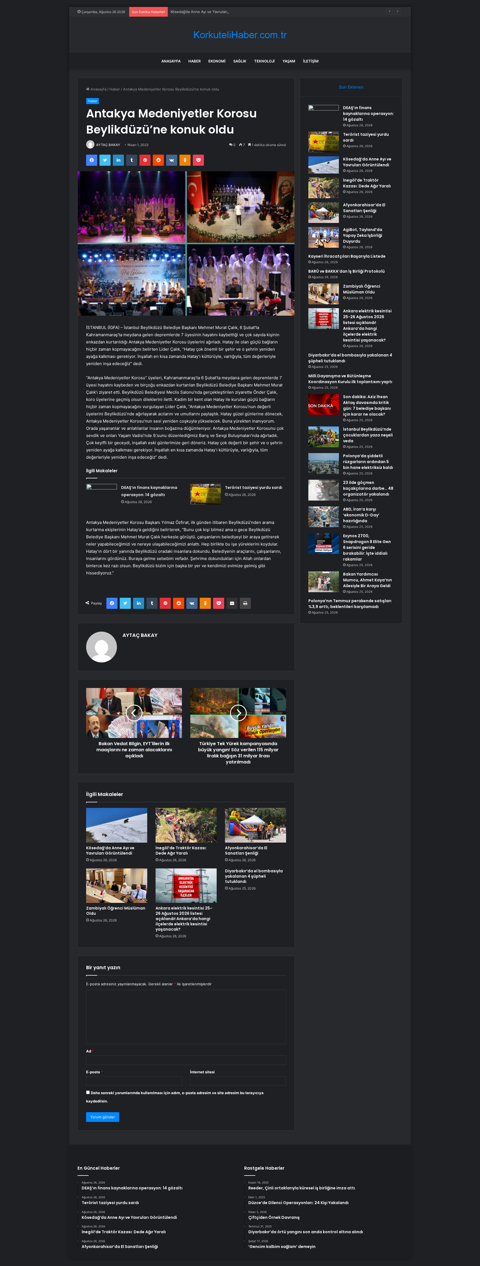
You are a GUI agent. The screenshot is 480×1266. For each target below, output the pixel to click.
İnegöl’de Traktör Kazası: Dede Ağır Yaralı (181, 850)
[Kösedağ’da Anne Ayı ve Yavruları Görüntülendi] (116, 825)
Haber (194, 61)
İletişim (311, 61)
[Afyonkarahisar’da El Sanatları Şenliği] (255, 825)
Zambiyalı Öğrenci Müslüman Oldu (115, 910)
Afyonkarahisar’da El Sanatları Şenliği (246, 850)
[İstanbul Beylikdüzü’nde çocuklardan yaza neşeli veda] (323, 436)
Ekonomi (217, 61)
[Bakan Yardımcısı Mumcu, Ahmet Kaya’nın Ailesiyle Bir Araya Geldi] (323, 581)
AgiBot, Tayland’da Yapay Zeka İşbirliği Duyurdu (362, 235)
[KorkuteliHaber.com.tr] (240, 35)
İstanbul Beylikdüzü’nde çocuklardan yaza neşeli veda (368, 435)
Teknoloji (264, 61)
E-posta (94, 1072)
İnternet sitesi (202, 1072)
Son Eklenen (351, 87)
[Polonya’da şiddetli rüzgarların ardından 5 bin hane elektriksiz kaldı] (323, 463)
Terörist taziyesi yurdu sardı (253, 487)
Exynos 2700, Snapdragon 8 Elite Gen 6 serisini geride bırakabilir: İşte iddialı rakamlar (367, 547)
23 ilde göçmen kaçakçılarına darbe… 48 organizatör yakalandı (368, 488)
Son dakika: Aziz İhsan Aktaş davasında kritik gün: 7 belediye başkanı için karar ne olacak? (367, 405)
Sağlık (239, 61)
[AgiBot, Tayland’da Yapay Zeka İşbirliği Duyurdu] (323, 237)
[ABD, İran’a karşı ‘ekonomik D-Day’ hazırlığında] (323, 516)
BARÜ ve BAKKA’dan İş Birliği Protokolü (346, 271)
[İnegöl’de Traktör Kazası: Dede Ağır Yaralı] (186, 825)
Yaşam (288, 61)
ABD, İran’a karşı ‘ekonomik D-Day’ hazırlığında (361, 515)
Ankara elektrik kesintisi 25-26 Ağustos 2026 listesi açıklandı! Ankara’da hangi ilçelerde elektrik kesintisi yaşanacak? (184, 918)
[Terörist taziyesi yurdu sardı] (205, 494)
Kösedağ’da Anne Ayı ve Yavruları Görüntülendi (211, 11)
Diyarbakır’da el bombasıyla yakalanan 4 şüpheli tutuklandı (254, 876)
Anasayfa (171, 61)
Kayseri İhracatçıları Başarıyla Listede (347, 256)
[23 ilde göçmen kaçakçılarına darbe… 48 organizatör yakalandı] (323, 490)
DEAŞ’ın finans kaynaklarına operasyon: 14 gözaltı (368, 113)
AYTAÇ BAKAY (108, 145)
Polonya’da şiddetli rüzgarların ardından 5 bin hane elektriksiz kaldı (368, 461)
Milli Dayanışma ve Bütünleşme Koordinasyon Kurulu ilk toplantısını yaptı (350, 379)
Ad (90, 1051)
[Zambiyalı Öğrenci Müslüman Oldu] (116, 885)
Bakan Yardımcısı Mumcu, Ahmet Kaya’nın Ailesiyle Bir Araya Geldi (367, 580)
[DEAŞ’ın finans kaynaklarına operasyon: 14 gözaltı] (101, 494)
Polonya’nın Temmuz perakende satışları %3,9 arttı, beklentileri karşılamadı (349, 603)
